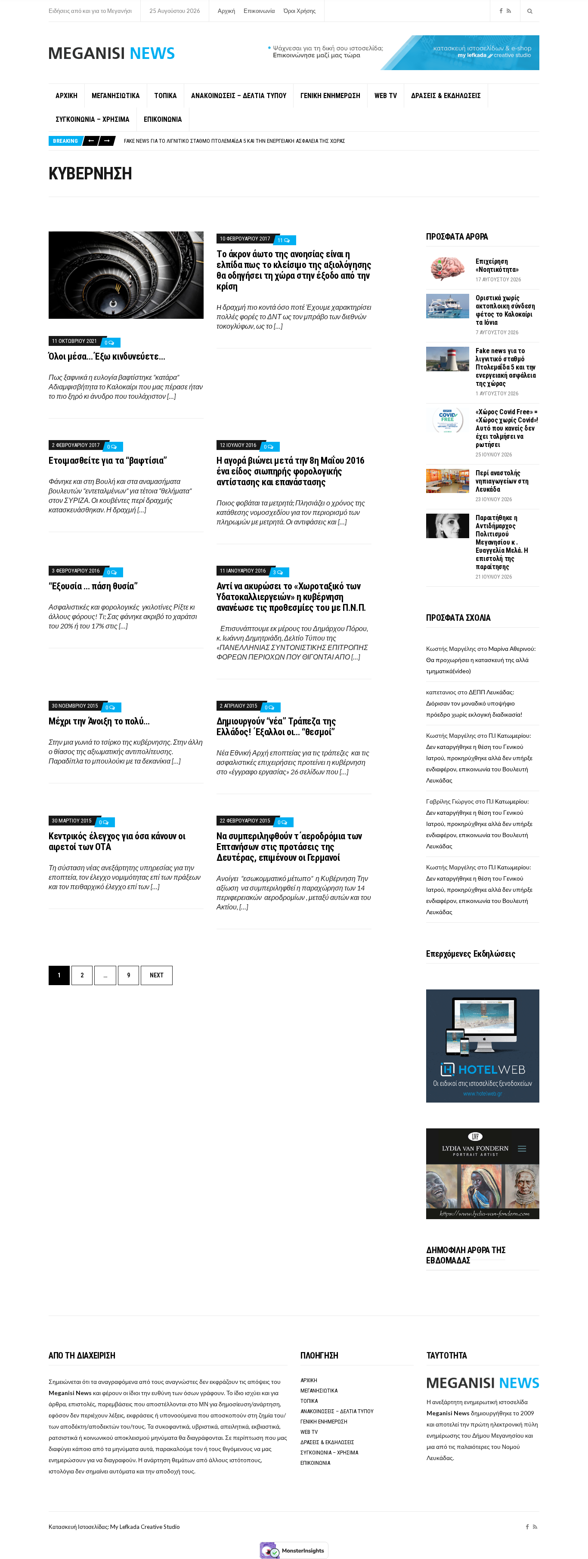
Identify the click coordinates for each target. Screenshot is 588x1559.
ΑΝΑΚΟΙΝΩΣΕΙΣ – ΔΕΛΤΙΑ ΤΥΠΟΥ (238, 96)
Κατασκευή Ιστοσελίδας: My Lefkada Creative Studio (114, 1526)
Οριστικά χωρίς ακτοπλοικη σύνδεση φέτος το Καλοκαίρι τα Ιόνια (505, 310)
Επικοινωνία (259, 10)
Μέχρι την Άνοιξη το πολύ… (99, 721)
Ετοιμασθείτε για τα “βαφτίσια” (108, 460)
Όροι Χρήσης (300, 10)
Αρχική (226, 10)
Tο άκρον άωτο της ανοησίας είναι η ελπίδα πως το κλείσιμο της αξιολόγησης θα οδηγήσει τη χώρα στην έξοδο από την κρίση (294, 270)
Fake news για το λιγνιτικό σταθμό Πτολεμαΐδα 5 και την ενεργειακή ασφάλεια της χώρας (234, 141)
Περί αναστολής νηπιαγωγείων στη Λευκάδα (502, 481)
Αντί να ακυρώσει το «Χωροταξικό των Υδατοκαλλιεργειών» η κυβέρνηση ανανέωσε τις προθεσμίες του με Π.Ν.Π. (291, 597)
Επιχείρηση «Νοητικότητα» (497, 265)
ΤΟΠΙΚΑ (165, 96)
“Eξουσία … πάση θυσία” (93, 586)
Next (157, 975)
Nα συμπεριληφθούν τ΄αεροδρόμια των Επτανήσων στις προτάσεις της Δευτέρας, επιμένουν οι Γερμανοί (289, 847)
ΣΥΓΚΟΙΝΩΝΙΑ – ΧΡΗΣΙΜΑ (93, 119)
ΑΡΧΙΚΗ (66, 96)
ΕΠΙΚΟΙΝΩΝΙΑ (163, 119)
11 (281, 240)
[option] (331, 141)
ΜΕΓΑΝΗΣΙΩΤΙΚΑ (116, 96)
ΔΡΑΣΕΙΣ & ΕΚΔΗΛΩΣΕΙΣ (446, 96)
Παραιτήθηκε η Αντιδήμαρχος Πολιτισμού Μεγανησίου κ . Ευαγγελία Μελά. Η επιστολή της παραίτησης (502, 542)
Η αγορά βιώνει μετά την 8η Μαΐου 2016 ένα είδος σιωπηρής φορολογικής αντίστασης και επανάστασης (291, 471)
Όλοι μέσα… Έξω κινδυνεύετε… (107, 356)
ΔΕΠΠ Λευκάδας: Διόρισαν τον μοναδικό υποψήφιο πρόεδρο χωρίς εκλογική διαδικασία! (474, 703)
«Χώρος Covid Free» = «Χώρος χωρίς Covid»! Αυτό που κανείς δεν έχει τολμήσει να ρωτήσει (507, 428)
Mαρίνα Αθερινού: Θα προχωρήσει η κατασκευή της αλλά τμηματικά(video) (481, 660)
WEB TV (385, 96)
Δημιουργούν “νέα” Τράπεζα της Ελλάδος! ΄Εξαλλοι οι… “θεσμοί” (276, 726)
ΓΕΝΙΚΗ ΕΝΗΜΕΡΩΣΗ (330, 96)
